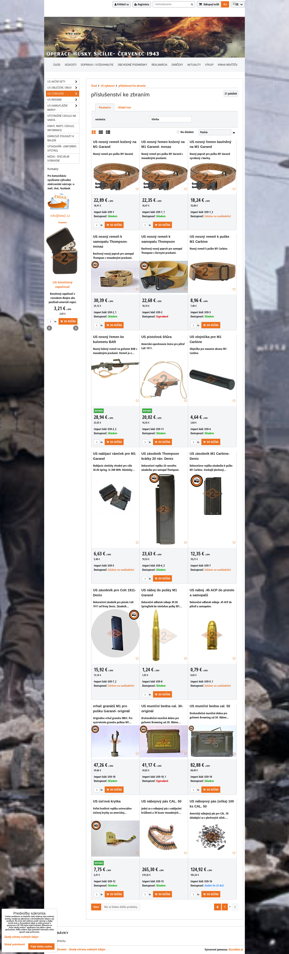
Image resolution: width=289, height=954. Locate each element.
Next (75, 328)
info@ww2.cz (60, 216)
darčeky (177, 64)
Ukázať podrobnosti (14, 944)
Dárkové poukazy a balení (60, 138)
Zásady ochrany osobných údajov (87, 949)
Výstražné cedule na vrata (61, 118)
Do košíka (115, 225)
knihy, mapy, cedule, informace (61, 128)
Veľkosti (70, 64)
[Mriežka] (93, 133)
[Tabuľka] (108, 133)
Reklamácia (159, 64)
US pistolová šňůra (156, 337)
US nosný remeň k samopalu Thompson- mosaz (110, 241)
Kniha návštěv (227, 64)
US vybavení (55, 93)
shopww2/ (62, 222)
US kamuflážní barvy (57, 107)
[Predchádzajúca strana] (217, 907)
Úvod (56, 64)
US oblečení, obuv (59, 87)
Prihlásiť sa (122, 4)
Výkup (209, 64)
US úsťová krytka (107, 801)
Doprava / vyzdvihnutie (97, 64)
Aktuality (194, 64)
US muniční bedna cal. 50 (210, 706)
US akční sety (56, 81)
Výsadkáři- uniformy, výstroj (62, 148)
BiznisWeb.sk (236, 949)
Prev (49, 328)
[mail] (58, 208)
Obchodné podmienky (132, 64)
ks (101, 225)
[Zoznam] (100, 133)
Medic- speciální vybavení (58, 158)
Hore (96, 907)
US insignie (54, 99)
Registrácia (143, 4)
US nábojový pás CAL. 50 (161, 801)
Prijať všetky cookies (41, 946)
